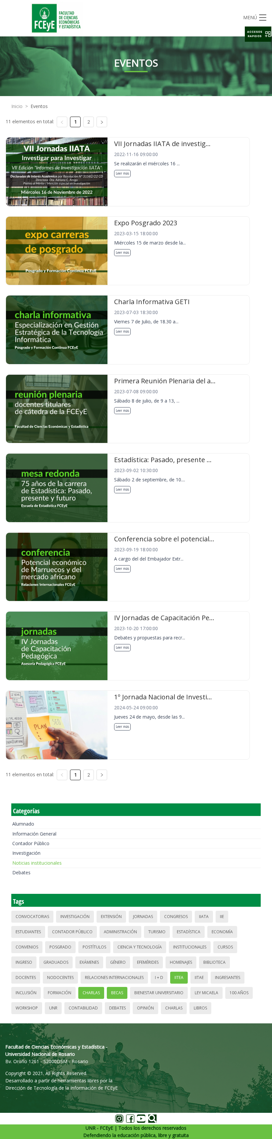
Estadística (188, 932)
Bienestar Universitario (158, 993)
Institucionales (189, 947)
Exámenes (89, 962)
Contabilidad (83, 1008)
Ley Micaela (206, 993)
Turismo (157, 932)
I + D (159, 977)
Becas (117, 993)
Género (118, 962)
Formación (59, 993)
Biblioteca (214, 962)
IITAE (199, 977)
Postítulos (94, 947)
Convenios (27, 947)
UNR (53, 1008)
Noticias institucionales (37, 863)
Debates (21, 872)
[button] (258, 34)
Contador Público (30, 843)
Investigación (26, 853)
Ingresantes (227, 977)
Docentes (26, 977)
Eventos (39, 106)
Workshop (27, 1008)
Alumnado (23, 824)
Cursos (225, 947)
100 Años (239, 993)
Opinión (145, 1008)
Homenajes (181, 962)
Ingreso (24, 962)
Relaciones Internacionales (114, 977)
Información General (34, 834)
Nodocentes (60, 977)
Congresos (176, 916)
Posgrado (60, 947)
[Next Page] (102, 122)
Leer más (122, 173)
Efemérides (148, 962)
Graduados (55, 962)
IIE (222, 916)
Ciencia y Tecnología (139, 947)
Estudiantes (28, 932)
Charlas (91, 993)
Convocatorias (32, 916)
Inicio (17, 106)
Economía (222, 932)
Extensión (111, 916)
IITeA (178, 977)
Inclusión (26, 993)
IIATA (204, 916)
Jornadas (143, 916)
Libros (200, 1008)
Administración (120, 932)
